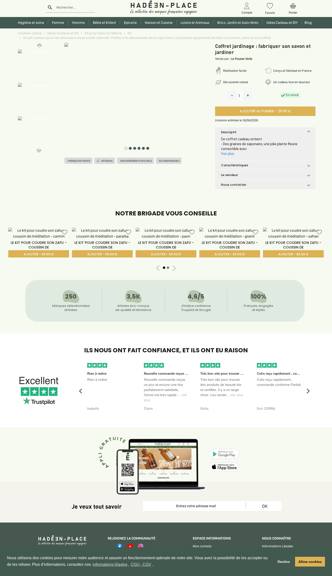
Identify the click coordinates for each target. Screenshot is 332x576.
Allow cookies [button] (310, 562)
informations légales (110, 564)
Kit (129, 33)
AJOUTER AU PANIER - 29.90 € (265, 111)
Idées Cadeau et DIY (63, 33)
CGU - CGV (141, 564)
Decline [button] (284, 562)
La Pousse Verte (241, 59)
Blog (307, 22)
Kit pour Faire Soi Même (103, 33)
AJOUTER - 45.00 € (39, 254)
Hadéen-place (30, 33)
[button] (39, 46)
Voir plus (227, 154)
